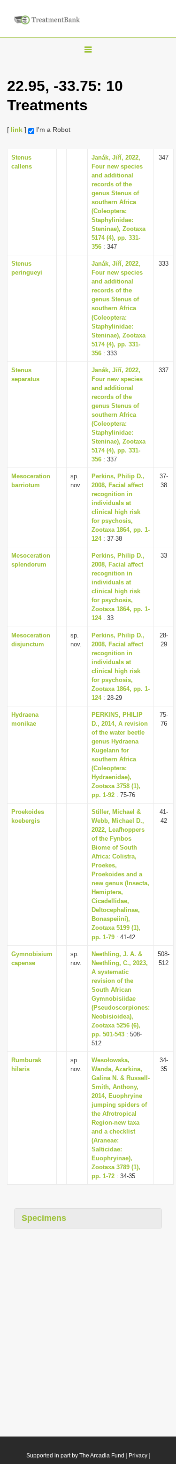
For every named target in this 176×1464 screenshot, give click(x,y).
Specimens (44, 1218)
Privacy (138, 1455)
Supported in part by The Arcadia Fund (75, 1455)
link (17, 129)
